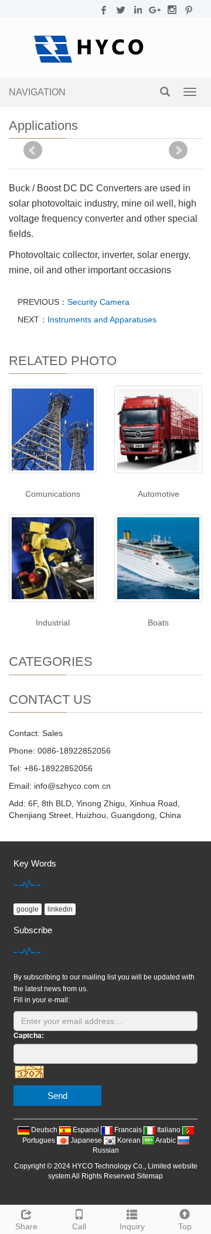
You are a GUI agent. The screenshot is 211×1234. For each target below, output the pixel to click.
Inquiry (132, 1226)
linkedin (60, 909)
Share (26, 1226)
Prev (32, 150)
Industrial (53, 622)
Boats (158, 622)
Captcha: (28, 1036)
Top (185, 1226)
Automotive (158, 494)
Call (79, 1226)
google (27, 909)
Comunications (52, 494)
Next (178, 150)
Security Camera (98, 302)
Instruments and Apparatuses (101, 319)
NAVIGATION (37, 92)
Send (57, 1096)
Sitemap (150, 1176)
